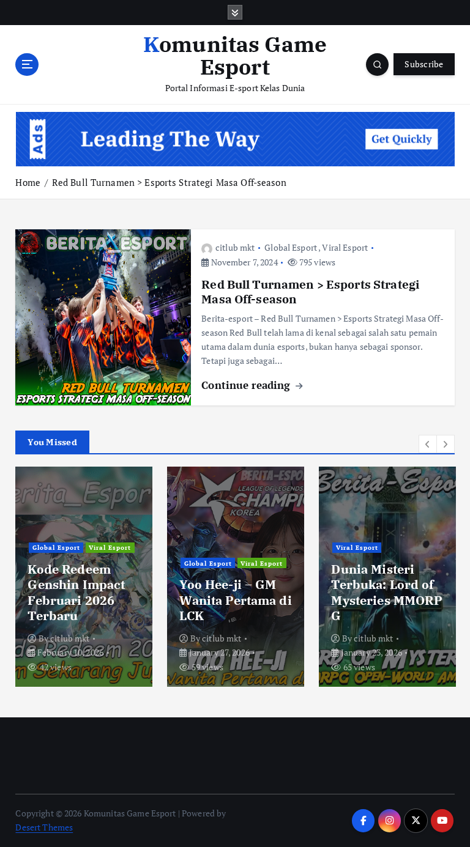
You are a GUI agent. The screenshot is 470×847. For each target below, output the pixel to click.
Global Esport (290, 247)
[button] (428, 444)
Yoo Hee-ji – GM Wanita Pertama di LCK (235, 600)
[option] (83, 577)
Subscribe (424, 64)
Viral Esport (345, 247)
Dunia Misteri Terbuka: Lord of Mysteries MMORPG (386, 592)
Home (27, 182)
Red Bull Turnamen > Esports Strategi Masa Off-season (169, 182)
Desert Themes (44, 827)
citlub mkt (235, 247)
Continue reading (247, 385)
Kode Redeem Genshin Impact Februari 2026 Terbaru (76, 592)
